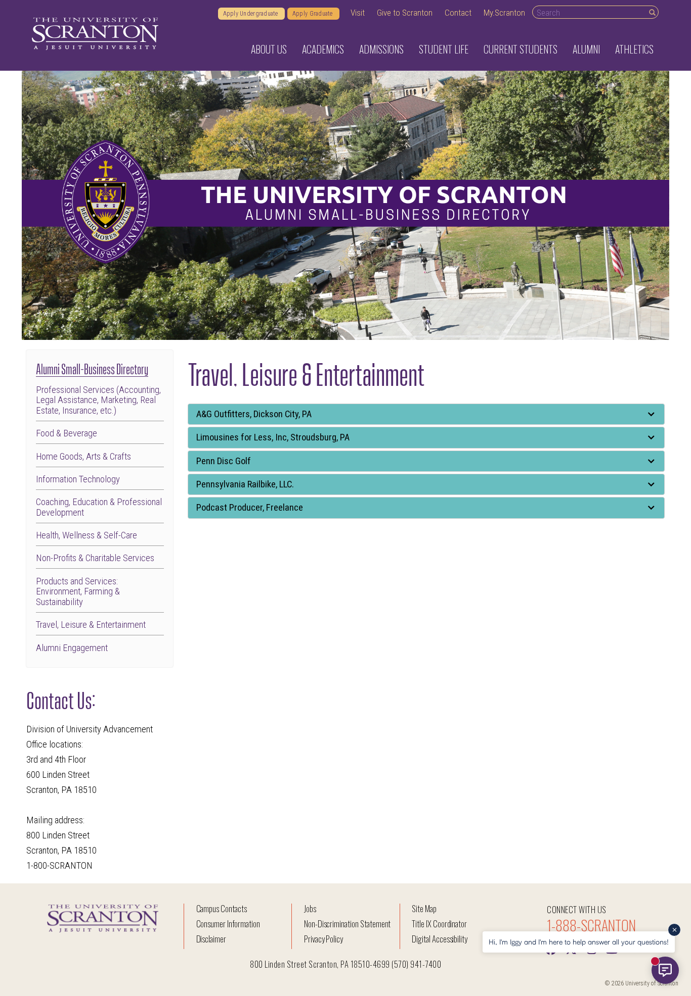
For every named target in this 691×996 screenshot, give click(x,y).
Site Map (424, 908)
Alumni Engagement (72, 648)
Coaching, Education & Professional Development (99, 507)
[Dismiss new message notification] (674, 929)
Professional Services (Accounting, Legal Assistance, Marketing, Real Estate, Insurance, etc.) (98, 400)
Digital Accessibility (439, 938)
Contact (458, 13)
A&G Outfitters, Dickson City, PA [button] (254, 414)
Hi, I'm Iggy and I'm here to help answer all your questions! (579, 941)
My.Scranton (504, 13)
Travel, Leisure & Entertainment (91, 625)
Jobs (310, 908)
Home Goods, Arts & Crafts (83, 457)
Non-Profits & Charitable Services (95, 558)
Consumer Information (228, 923)
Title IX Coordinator (439, 923)
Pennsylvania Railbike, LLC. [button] (245, 484)
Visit (358, 13)
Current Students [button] (520, 49)
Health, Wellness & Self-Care (86, 535)
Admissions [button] (381, 49)
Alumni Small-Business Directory (92, 368)
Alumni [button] (586, 49)
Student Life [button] (443, 49)
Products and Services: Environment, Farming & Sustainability (78, 592)
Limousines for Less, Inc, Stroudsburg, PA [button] (273, 437)
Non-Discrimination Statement (347, 923)
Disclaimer (211, 938)
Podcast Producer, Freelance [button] (249, 507)
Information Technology (78, 479)
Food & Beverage (66, 433)
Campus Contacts (221, 908)
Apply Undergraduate (251, 13)
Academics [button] (323, 49)
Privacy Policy (323, 938)
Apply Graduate (313, 13)
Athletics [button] (634, 49)
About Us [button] (269, 49)
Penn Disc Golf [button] (223, 461)
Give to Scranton (405, 13)
